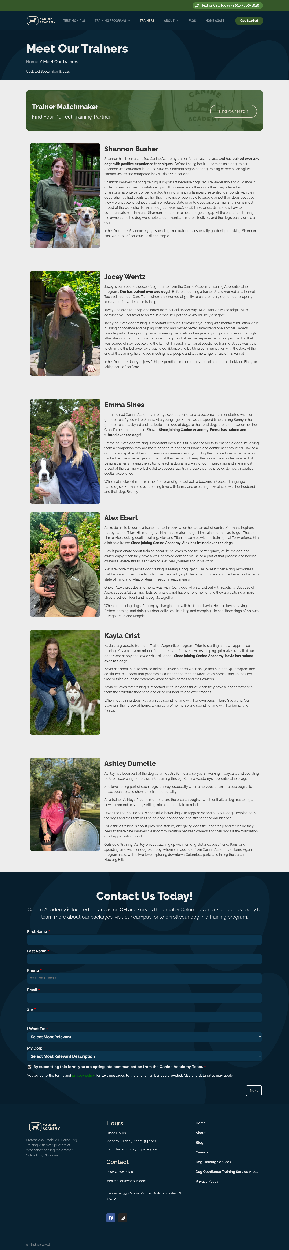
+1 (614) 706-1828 (119, 1172)
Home (32, 61)
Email (33, 990)
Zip (31, 1009)
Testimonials (74, 20)
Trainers (147, 20)
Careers (202, 1152)
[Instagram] (122, 1217)
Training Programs (110, 20)
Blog (199, 1143)
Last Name (38, 951)
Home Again (215, 20)
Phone (34, 970)
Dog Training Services (213, 1162)
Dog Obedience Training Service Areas (227, 1172)
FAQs (192, 20)
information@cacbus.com (126, 1181)
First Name (38, 932)
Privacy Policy (207, 1181)
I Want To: (37, 1029)
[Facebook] (110, 1217)
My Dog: (36, 1048)
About (169, 20)
